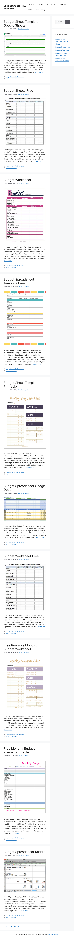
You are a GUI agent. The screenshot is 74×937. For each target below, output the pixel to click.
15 (11, 926)
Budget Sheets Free (18, 90)
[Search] (67, 22)
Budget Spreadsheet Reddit (24, 852)
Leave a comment (11, 79)
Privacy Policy (40, 10)
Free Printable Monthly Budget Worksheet (20, 647)
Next (16, 926)
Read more (39, 72)
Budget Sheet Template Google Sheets (21, 23)
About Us (31, 4)
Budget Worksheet (17, 180)
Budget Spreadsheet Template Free (19, 281)
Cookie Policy (63, 4)
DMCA (30, 10)
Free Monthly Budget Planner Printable (19, 750)
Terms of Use (50, 4)
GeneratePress (53, 934)
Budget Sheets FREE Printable (15, 77)
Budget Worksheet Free (21, 556)
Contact (40, 4)
